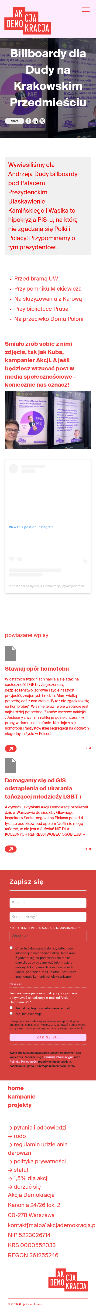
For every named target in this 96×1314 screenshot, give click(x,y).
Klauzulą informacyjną (58, 1057)
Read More (11, 748)
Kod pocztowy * (24, 914)
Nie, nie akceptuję (28, 1014)
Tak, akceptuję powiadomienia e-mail (42, 1008)
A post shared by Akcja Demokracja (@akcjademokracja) (50, 586)
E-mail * (17, 900)
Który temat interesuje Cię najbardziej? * (45, 928)
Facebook (28, 121)
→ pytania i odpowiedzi (37, 1127)
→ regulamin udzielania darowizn (38, 1148)
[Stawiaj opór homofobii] (10, 653)
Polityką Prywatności (24, 1061)
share (14, 121)
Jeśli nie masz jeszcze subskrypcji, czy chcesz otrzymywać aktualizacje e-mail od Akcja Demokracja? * (43, 997)
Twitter (42, 121)
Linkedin (35, 121)
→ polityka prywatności (37, 1161)
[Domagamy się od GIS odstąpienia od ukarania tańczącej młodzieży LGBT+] (10, 765)
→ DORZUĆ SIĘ (24, 1186)
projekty (20, 1105)
